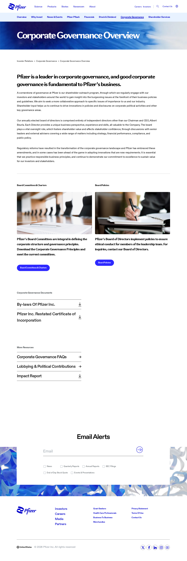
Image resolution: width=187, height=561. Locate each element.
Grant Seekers (99, 508)
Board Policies (104, 262)
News (49, 466)
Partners (60, 524)
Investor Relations (25, 61)
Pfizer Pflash (73, 17)
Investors (147, 6)
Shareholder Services (159, 17)
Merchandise (99, 522)
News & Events (54, 17)
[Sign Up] (139, 450)
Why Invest (36, 17)
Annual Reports (92, 466)
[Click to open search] (158, 7)
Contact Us (167, 6)
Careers (138, 6)
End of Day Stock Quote (57, 472)
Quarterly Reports (71, 466)
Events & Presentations (84, 472)
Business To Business (102, 517)
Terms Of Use (137, 513)
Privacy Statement (140, 508)
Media (59, 519)
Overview (22, 17)
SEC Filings (111, 466)
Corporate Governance (132, 17)
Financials (89, 17)
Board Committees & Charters (33, 267)
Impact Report (29, 376)
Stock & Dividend (107, 17)
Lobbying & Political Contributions (46, 366)
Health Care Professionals (104, 513)
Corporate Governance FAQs (42, 357)
